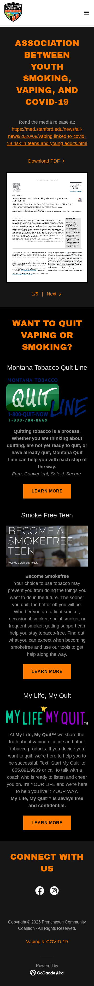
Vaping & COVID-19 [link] (47, 941)
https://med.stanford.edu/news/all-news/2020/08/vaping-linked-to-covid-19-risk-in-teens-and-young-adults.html (47, 136)
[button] (86, 12)
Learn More (47, 491)
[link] (13, 12)
